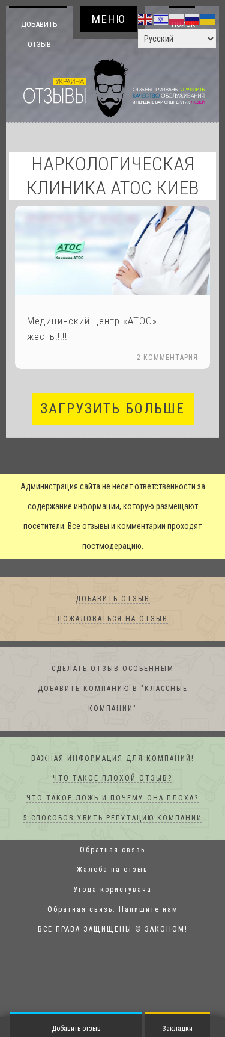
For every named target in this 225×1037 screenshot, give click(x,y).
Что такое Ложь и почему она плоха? (112, 798)
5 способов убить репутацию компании (112, 818)
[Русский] (192, 18)
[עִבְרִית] (161, 18)
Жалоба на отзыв (112, 870)
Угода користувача (113, 890)
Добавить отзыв (39, 34)
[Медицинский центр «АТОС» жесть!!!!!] (112, 251)
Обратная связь (112, 850)
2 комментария (167, 358)
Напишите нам (148, 910)
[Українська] (208, 18)
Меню (109, 19)
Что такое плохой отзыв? (112, 779)
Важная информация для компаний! (112, 759)
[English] (146, 18)
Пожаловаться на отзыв (113, 619)
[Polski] (177, 18)
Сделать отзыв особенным (113, 669)
